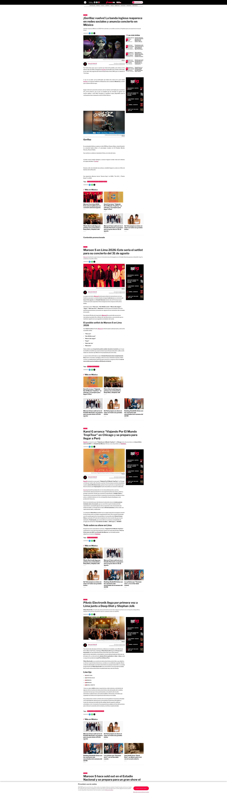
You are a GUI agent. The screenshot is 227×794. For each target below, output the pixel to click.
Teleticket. (123, 443)
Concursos (123, 5)
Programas (129, 5)
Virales (112, 5)
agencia (105, 181)
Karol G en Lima (94, 537)
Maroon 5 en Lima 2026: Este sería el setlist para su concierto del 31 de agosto (92, 205)
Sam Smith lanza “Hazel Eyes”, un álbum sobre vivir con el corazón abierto (133, 757)
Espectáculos (92, 5)
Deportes (107, 5)
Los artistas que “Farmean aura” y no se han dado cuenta (132, 583)
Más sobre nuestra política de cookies (141, 792)
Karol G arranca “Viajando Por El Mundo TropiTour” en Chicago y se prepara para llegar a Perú (113, 206)
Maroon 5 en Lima (95, 366)
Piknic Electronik (91, 711)
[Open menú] (85, 2)
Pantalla (98, 5)
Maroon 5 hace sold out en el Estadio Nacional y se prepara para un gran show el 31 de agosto (113, 228)
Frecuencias (135, 5)
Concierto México (94, 181)
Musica (102, 5)
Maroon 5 (85, 257)
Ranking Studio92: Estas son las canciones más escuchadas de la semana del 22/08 (133, 413)
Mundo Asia (117, 5)
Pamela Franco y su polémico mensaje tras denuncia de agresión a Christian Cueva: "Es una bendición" (139, 70)
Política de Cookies (109, 790)
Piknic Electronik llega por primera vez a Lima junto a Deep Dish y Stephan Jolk (91, 227)
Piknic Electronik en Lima (99, 711)
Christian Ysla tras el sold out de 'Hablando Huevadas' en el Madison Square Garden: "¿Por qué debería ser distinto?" (139, 40)
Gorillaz (104, 69)
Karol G (85, 490)
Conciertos (101, 181)
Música (85, 15)
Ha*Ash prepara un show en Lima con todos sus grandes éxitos (133, 227)
